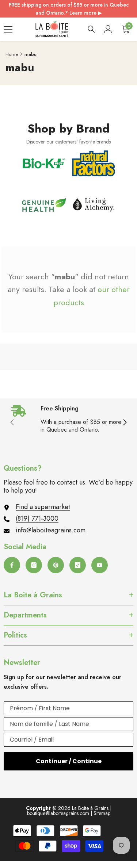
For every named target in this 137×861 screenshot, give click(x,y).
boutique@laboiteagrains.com (58, 813)
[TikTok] (77, 565)
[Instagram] (34, 565)
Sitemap (102, 813)
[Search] (91, 29)
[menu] (8, 29)
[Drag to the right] (124, 423)
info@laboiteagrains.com (50, 530)
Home (11, 54)
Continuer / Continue (69, 761)
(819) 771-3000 (37, 518)
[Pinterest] (55, 565)
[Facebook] (12, 565)
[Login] (108, 29)
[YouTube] (99, 565)
